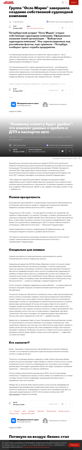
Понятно (74, 445)
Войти (73, 2)
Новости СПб (14, 413)
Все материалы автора (35, 28)
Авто (24, 411)
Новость (17, 411)
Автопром (31, 411)
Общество (40, 411)
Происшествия (51, 411)
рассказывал (14, 394)
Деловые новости (64, 411)
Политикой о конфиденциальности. (37, 447)
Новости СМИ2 (15, 111)
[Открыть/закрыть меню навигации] (63, 2)
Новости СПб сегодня (28, 413)
